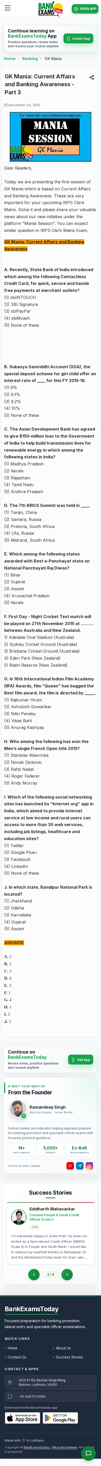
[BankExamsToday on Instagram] (89, 1166)
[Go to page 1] (34, 1274)
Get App (83, 1059)
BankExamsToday (32, 1309)
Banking (30, 58)
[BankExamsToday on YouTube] (70, 1166)
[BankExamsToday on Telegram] (80, 1166)
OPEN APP (88, 9)
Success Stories (69, 1357)
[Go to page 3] (67, 1274)
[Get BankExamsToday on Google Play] (60, 1418)
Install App (81, 38)
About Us (63, 1348)
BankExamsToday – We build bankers (50, 1447)
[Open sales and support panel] (88, 1453)
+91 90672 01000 (32, 1396)
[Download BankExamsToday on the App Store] (22, 1418)
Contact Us (17, 1357)
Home (10, 58)
